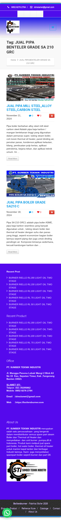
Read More (12, 159)
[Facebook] (21, 14)
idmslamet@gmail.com (44, 7)
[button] (7, 513)
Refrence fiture (28, 508)
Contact (56, 508)
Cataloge (44, 508)
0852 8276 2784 (18, 7)
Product (13, 508)
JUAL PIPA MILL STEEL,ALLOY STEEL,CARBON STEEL (29, 108)
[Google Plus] (33, 14)
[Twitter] (27, 14)
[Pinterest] (40, 14)
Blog (3, 508)
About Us (32, 512)
